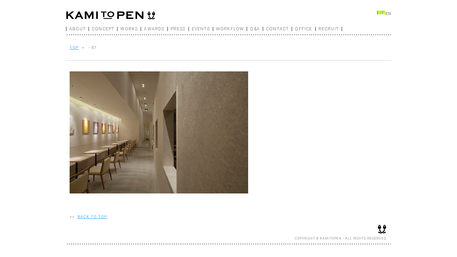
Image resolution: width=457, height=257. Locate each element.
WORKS (129, 29)
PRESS (178, 29)
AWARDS (154, 29)
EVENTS (201, 29)
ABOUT (77, 29)
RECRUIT (328, 29)
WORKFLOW (230, 29)
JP (381, 12)
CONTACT (277, 29)
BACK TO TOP (92, 217)
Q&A (255, 29)
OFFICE (303, 29)
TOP (74, 47)
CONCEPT (103, 29)
